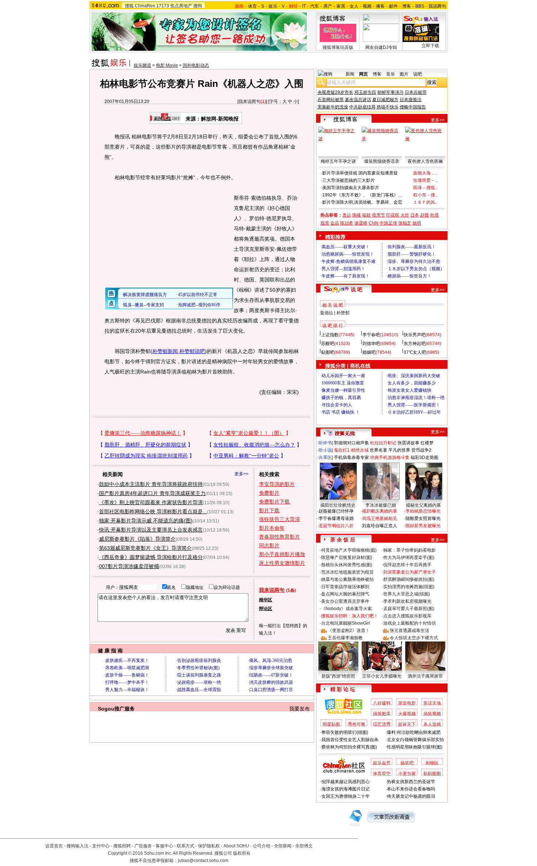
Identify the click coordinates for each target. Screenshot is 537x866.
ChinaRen (145, 5)
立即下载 (430, 45)
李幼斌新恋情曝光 (423, 511)
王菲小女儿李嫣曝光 (381, 676)
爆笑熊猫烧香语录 (381, 161)
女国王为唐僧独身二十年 (345, 796)
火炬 (404, 215)
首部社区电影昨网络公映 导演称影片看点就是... (153, 511)
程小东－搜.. (425, 195)
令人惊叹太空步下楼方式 (414, 637)
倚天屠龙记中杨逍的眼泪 (411, 796)
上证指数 (330, 334)
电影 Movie (167, 65)
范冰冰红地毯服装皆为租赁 (347, 572)
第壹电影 (407, 703)
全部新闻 (283, 845)
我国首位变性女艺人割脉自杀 (349, 739)
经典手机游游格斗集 (390, 457)
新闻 (350, 74)
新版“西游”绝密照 (338, 676)
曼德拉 (326, 312)
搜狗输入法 (77, 845)
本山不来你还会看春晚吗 (411, 789)
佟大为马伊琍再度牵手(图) (408, 557)
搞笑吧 (407, 763)
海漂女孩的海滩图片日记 (345, 789)
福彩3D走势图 (424, 457)
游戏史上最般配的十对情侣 (409, 623)
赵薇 (424, 215)
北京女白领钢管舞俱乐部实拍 (415, 739)
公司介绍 (261, 845)
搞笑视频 (432, 713)
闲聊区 (432, 763)
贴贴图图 (432, 773)
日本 (414, 215)
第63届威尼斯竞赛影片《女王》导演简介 (145, 548)
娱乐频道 (142, 65)
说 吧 (356, 289)
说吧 (417, 74)
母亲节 (378, 215)
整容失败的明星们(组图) (344, 732)
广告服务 (143, 845)
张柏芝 (404, 223)
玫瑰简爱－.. (425, 180)
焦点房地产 (181, 5)
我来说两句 (249, 101)
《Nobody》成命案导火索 (346, 608)
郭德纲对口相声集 (351, 442)
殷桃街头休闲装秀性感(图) (346, 564)
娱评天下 (407, 724)
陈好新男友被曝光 (423, 525)
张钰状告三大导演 (279, 519)
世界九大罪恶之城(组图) (406, 594)
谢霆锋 (360, 223)
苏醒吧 (327, 343)
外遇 (434, 215)
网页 (363, 74)
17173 (162, 5)
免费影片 (269, 493)
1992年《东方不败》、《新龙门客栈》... (361, 195)
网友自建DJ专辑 (381, 47)
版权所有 (242, 853)
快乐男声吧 (415, 334)
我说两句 (437, 6)
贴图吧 (327, 352)
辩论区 (265, 608)
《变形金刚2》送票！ (349, 630)
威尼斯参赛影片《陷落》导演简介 (137, 539)
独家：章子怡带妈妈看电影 (409, 550)
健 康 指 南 (110, 651)
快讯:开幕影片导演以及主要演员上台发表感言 (151, 530)
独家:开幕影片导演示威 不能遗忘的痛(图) (146, 521)
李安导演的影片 (277, 484)
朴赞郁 (343, 312)
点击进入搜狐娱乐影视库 (407, 615)
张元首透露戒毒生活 (409, 630)
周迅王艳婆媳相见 (379, 518)
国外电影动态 (196, 65)
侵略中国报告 (413, 107)
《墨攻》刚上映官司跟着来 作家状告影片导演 (151, 502)
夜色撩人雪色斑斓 (425, 161)
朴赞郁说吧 (192, 351)
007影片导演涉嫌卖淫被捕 (129, 566)
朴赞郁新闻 (165, 351)
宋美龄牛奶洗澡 (332, 107)
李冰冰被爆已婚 (380, 505)
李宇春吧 (371, 334)
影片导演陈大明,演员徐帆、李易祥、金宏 (362, 202)
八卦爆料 (382, 703)
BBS (419, 6)
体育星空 (382, 773)
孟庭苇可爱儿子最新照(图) (408, 608)
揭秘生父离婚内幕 (423, 505)
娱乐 (272, 6)
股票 (324, 223)
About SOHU (236, 845)
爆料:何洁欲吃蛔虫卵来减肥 (414, 732)
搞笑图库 (382, 713)
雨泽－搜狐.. (425, 187)
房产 (327, 6)
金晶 (334, 223)
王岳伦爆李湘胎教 (345, 637)
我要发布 (299, 709)
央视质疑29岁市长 (335, 92)
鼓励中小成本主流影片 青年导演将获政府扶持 (151, 484)
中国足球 (388, 223)
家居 (340, 6)
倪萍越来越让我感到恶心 (345, 781)
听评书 (325, 442)
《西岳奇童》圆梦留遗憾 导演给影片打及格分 (151, 557)
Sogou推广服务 (116, 709)
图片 (404, 74)
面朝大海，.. (425, 173)
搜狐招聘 (122, 845)
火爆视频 (407, 713)
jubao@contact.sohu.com (203, 860)
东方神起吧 (415, 343)
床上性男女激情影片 (282, 563)
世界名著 (378, 450)
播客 (380, 6)
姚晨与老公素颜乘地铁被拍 (347, 579)
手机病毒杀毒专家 (351, 457)
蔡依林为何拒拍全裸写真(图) (349, 747)
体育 (252, 6)
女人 (354, 6)
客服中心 (164, 845)
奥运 (346, 215)
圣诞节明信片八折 (336, 525)
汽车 (314, 6)
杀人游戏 (432, 724)
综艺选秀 (382, 724)
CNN (373, 223)
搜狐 (129, 5)
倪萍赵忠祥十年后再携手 (407, 564)
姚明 (416, 223)
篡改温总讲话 (358, 99)
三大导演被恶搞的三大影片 (348, 180)
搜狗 (197, 5)
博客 (406, 6)
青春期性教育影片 (279, 537)
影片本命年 (272, 528)
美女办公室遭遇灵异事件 (345, 601)
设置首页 (54, 845)
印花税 (392, 215)
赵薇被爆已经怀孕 (336, 511)
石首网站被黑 (330, 99)
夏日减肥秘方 (385, 99)
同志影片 (269, 545)
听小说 (325, 450)
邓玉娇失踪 (365, 92)
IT (304, 6)
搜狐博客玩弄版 (338, 47)
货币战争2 (421, 450)
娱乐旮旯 (382, 763)
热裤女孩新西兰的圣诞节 (411, 781)
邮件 (393, 6)
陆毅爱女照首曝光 (423, 518)
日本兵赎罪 (416, 92)
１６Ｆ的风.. (425, 202)
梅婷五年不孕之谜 (338, 161)
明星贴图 (331, 724)
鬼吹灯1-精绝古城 (351, 450)
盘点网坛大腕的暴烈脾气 (345, 594)
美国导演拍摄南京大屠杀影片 (350, 187)
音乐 (390, 74)
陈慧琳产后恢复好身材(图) (346, 557)
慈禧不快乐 (388, 107)
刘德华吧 (371, 343)
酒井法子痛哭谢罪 (425, 676)
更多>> (241, 473)
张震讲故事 (408, 442)
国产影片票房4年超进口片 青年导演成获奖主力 (152, 493)
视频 (367, 6)
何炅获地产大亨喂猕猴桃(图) (349, 550)
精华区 (265, 599)
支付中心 (101, 845)
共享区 (325, 457)
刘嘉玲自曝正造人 (379, 525)
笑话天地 (432, 703)
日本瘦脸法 (411, 99)
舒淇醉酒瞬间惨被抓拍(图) (408, 579)
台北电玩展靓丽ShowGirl (345, 623)
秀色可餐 (356, 724)
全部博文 (304, 845)
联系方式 (185, 845)
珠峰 (356, 215)
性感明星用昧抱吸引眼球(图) (414, 747)
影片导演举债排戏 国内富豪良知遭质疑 (360, 173)
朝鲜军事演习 (390, 92)
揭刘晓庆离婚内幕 (379, 511)
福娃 (366, 215)
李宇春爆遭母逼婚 (336, 518)
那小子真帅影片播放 (282, 554)
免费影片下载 (274, 502)
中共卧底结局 (362, 107)
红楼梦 (427, 442)
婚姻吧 (369, 352)
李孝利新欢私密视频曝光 (407, 601)
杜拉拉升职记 (383, 442)
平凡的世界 (399, 450)
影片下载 (269, 510)
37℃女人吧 (415, 352)
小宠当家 (407, 773)
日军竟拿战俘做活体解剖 (345, 586)
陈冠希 (346, 223)
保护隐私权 (209, 845)
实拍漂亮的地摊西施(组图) (408, 586)
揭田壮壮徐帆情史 (337, 505)
